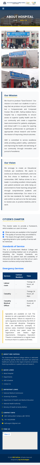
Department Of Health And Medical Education (19, 400)
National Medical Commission (13, 393)
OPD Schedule (8, 380)
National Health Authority (12, 403)
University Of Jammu (10, 396)
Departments (8, 377)
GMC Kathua (16, 457)
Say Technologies (23, 460)
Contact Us (7, 384)
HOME (15, 20)
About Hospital (8, 373)
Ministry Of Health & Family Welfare (15, 407)
